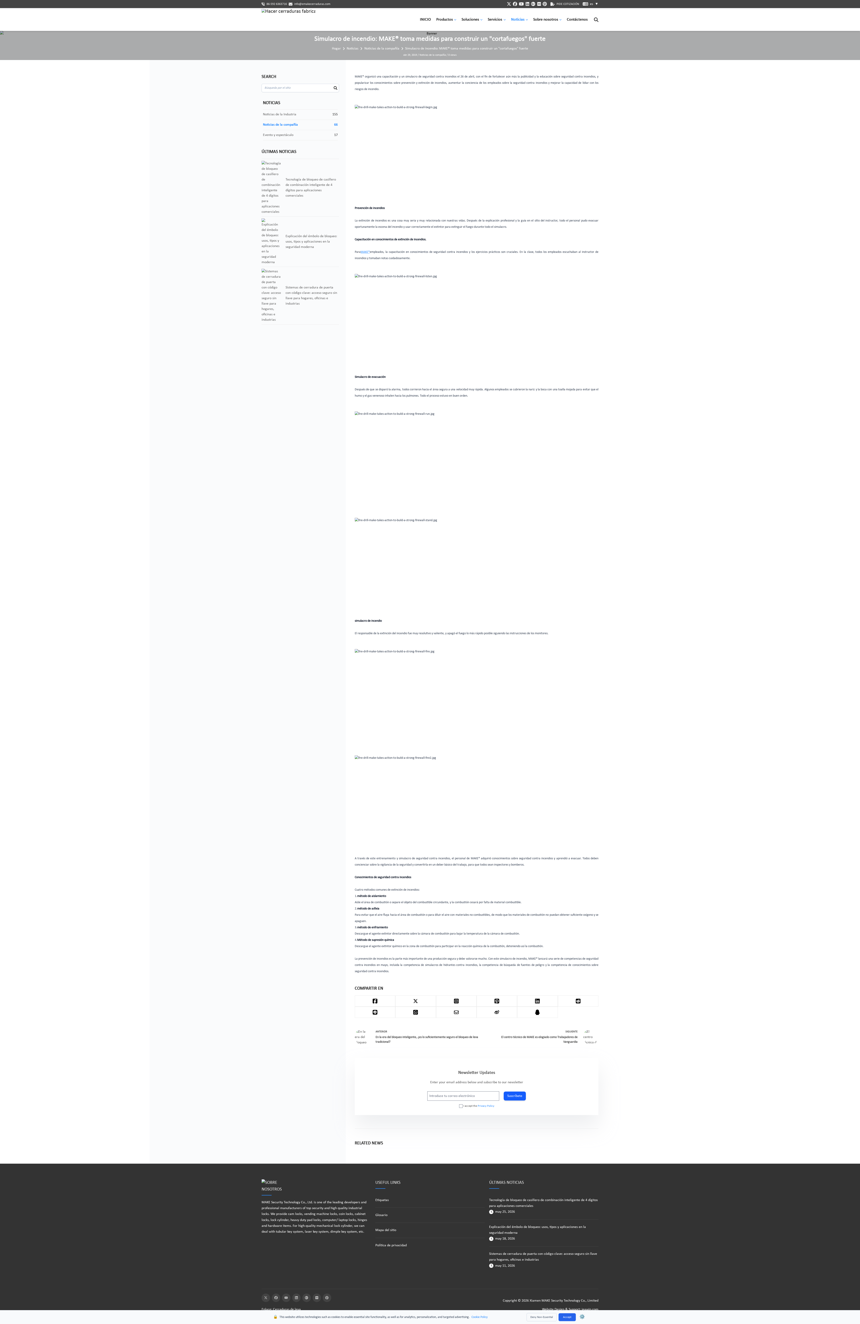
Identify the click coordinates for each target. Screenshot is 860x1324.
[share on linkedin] (537, 1001)
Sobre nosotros (545, 19)
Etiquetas (382, 1200)
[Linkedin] (296, 1298)
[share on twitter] (415, 1001)
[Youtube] (286, 1298)
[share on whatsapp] (415, 1012)
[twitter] (509, 4)
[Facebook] (276, 1298)
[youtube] (521, 4)
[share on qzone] (537, 1012)
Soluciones (470, 19)
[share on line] (375, 1012)
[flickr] (539, 4)
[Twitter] (266, 1298)
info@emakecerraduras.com (312, 4)
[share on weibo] (497, 1012)
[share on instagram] (456, 1001)
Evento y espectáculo (278, 135)
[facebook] (515, 4)
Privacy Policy (486, 1106)
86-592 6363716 (277, 4)
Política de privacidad (391, 1245)
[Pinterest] (327, 1298)
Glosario (381, 1215)
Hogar (336, 48)
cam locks (295, 1214)
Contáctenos (577, 19)
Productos (444, 19)
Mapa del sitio (385, 1230)
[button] (456, 20)
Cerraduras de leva (287, 1309)
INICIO (425, 19)
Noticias (518, 19)
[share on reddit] (578, 1001)
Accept (567, 1317)
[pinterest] (545, 4)
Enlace (266, 1309)
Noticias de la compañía (381, 48)
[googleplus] (533, 4)
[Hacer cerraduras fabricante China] (288, 19)
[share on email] (456, 1012)
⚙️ (582, 1317)
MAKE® (365, 252)
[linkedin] (527, 4)
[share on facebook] (375, 1001)
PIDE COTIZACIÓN (568, 4)
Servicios (495, 19)
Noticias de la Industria (279, 114)
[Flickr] (317, 1298)
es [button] (594, 4)
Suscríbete (514, 1096)
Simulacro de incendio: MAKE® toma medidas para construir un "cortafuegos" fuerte (466, 48)
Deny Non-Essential (541, 1317)
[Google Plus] (306, 1298)
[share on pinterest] (497, 1001)
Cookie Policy (479, 1317)
